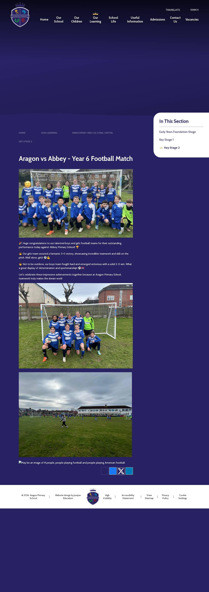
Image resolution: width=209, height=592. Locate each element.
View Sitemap (149, 497)
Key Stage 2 (25, 141)
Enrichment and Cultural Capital (92, 132)
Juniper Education (72, 497)
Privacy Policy (165, 497)
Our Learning (49, 132)
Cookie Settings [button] (182, 497)
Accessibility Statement (128, 497)
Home (22, 132)
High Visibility (107, 497)
